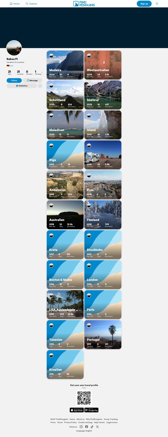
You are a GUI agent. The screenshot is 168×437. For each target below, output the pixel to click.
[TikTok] (92, 427)
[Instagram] (81, 427)
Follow (14, 80)
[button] (157, 3)
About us (80, 419)
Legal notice (111, 422)
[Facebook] (86, 427)
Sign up (144, 3)
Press (53, 422)
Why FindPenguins (94, 419)
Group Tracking (111, 419)
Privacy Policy (70, 422)
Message (34, 80)
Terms (60, 422)
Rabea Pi (12, 59)
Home (72, 419)
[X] (97, 427)
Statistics (23, 86)
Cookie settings (85, 422)
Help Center (99, 422)
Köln (10, 66)
